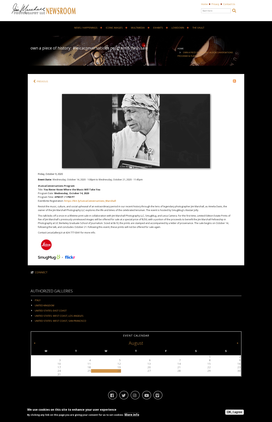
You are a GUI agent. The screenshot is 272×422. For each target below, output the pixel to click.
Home (204, 4)
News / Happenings (86, 27)
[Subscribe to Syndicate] (234, 81)
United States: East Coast (51, 310)
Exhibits (158, 27)
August (136, 343)
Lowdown (178, 27)
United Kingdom (44, 305)
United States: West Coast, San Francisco (60, 320)
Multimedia (138, 27)
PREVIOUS (42, 81)
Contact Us (229, 4)
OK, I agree (234, 412)
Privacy (215, 4)
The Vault (198, 27)
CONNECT (41, 272)
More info (132, 415)
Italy (38, 300)
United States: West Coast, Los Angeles (59, 315)
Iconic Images (114, 27)
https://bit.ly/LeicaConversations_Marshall (90, 200)
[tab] (136, 300)
